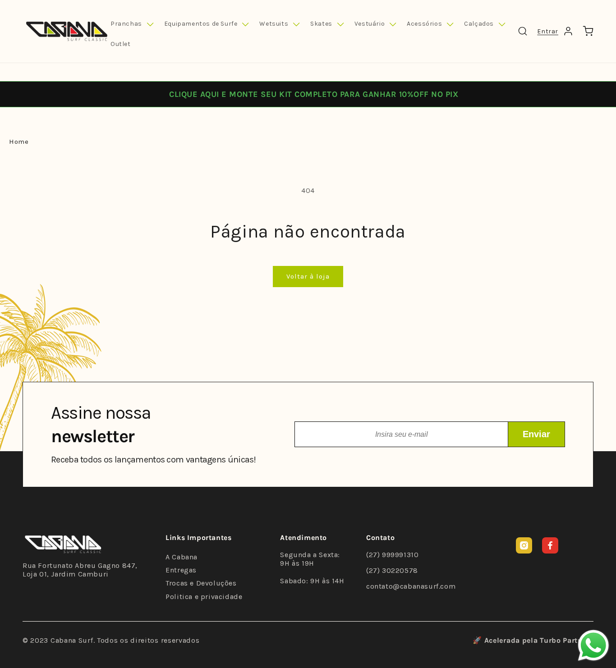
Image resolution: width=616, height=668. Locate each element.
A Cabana (181, 557)
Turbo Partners (566, 640)
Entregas (181, 570)
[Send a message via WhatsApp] (593, 645)
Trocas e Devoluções (200, 583)
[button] (132, 24)
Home (18, 141)
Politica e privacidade (203, 596)
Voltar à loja (308, 276)
